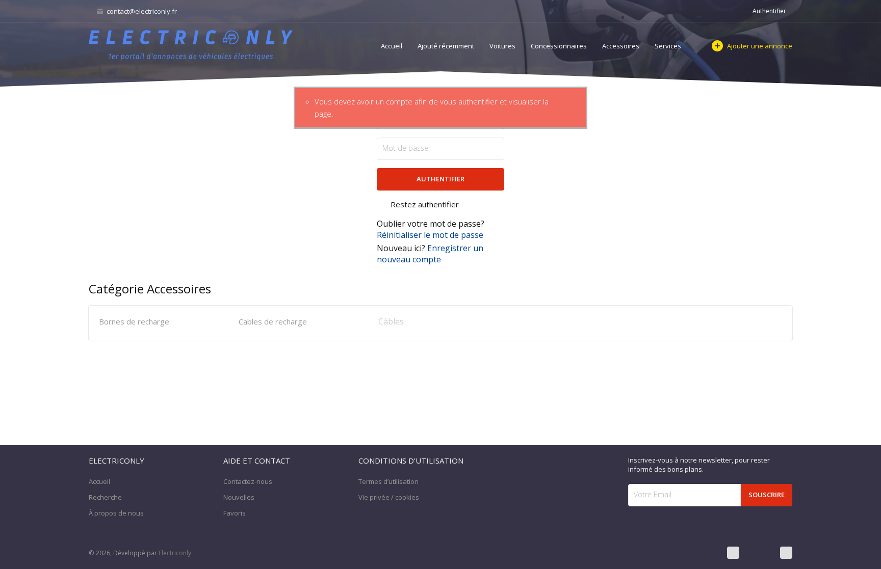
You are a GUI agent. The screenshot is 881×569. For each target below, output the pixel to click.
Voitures (502, 45)
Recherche (105, 497)
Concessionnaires (559, 45)
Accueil (391, 45)
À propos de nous (116, 513)
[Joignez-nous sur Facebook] (733, 553)
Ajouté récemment (446, 45)
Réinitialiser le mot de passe (430, 234)
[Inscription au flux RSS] (786, 553)
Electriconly (175, 553)
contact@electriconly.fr (141, 11)
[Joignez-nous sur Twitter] (760, 553)
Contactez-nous (247, 481)
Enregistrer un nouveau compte (430, 253)
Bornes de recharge (134, 321)
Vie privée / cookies (388, 497)
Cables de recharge (273, 321)
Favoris (234, 513)
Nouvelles (238, 497)
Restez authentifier (425, 204)
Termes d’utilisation (388, 481)
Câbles (391, 321)
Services (668, 45)
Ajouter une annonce (759, 45)
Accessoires (620, 45)
